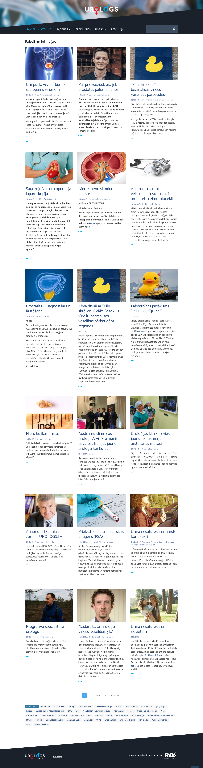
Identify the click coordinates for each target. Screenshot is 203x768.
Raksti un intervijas (40, 29)
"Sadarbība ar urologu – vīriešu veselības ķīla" (98, 629)
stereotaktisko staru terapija (160, 715)
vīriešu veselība (41, 724)
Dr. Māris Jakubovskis (46, 542)
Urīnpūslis (88, 720)
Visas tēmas (31, 706)
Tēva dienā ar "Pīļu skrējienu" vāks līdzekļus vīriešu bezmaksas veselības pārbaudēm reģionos (98, 316)
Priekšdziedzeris (48, 715)
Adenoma (45, 706)
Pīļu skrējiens (32, 715)
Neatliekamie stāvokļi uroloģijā (96, 711)
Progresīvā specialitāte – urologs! (46, 629)
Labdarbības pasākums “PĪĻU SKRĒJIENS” (150, 309)
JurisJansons (146, 706)
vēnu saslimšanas (159, 720)
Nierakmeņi (119, 711)
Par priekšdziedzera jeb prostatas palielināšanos (98, 87)
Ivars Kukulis (144, 545)
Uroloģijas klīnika (127, 720)
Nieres (130, 711)
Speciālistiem (82, 29)
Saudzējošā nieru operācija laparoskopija (48, 191)
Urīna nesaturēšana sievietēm (147, 629)
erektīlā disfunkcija (103, 706)
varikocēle (143, 720)
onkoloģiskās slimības (147, 711)
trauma (38, 720)
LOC (70, 711)
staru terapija (138, 715)
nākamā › (101, 695)
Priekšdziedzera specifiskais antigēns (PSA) (101, 534)
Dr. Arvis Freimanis (150, 100)
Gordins (119, 706)
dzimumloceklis (85, 706)
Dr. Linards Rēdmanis (151, 204)
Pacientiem (63, 29)
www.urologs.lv (145, 331)
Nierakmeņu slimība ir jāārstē (96, 191)
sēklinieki (99, 715)
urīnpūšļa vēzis (73, 720)
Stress (29, 720)
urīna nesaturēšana (54, 720)
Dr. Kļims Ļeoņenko (45, 95)
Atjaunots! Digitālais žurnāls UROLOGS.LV (44, 534)
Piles (162, 711)
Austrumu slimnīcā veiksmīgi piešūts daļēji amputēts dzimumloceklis (152, 194)
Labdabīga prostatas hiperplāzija (49, 711)
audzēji (71, 706)
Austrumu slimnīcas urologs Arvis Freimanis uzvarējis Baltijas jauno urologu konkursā (98, 441)
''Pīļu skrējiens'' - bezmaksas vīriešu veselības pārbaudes (148, 89)
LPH (77, 711)
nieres (91, 223)
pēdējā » (115, 695)
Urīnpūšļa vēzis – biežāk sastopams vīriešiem (46, 87)
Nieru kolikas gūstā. (42, 433)
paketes (135, 666)
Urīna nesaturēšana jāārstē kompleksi (153, 534)
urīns (98, 720)
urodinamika (110, 720)
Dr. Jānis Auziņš (43, 199)
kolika (29, 711)
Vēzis (28, 724)
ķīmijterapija (161, 706)
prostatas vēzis (77, 715)
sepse (109, 715)
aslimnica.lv (58, 706)
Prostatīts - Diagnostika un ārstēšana (48, 309)
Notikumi (101, 29)
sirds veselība (122, 715)
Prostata (63, 715)
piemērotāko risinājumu (151, 655)
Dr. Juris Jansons (96, 95)
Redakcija (117, 29)
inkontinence (132, 706)
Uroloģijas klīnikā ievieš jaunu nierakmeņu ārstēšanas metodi (150, 438)
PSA (89, 715)
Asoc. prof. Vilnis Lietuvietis (101, 542)
